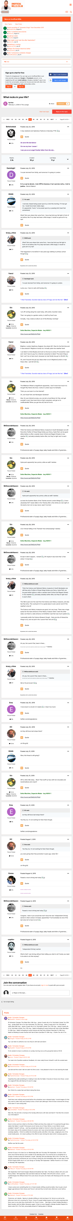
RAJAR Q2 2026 (12, 36)
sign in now (44, 985)
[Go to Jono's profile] (5, 1056)
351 (12, 249)
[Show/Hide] (67, 61)
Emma (10, 873)
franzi (11, 273)
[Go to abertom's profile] (5, 1086)
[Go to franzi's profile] (11, 280)
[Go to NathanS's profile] (5, 1120)
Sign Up (21, 86)
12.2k (12, 324)
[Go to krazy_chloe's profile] (11, 239)
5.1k (12, 890)
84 (19, 119)
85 (23, 119)
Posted (21, 1019)
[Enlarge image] (58, 131)
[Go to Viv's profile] (11, 314)
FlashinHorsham (14, 1066)
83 (16, 119)
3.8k (11, 185)
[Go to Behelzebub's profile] (11, 133)
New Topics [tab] (8, 24)
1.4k (12, 211)
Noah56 (12, 1019)
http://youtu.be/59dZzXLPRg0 (30, 334)
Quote (27, 137)
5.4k (11, 442)
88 (33, 119)
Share (52, 103)
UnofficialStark (13, 54)
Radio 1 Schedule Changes (16, 1017)
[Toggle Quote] (23, 199)
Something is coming (13, 44)
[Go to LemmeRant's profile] (5, 1108)
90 (41, 119)
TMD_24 (12, 1168)
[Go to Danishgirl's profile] (11, 175)
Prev (7, 119)
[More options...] (68, 127)
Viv (11, 308)
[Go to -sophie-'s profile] (11, 946)
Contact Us (33, 1214)
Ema (11, 703)
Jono (11, 1057)
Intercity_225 (12, 46)
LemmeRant (13, 1109)
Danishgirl (11, 168)
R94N (11, 194)
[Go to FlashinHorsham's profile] (5, 1065)
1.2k (12, 956)
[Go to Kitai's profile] (5, 104)
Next (52, 119)
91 (44, 119)
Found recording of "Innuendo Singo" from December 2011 (25, 27)
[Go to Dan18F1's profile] (5, 1095)
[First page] (4, 119)
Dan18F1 (12, 1096)
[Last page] (56, 119)
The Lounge (25, 104)
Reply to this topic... (19, 993)
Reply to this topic (62, 111)
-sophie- (11, 939)
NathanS (12, 1121)
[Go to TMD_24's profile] (5, 1167)
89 (37, 119)
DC (11, 727)
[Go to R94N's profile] (11, 201)
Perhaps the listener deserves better (18, 48)
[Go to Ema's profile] (11, 709)
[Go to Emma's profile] (11, 880)
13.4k (12, 743)
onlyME (11, 37)
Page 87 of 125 (64, 119)
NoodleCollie (12, 29)
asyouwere (12, 50)
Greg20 (12, 1038)
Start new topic (44, 111)
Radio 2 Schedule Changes (16, 1055)
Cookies (40, 1214)
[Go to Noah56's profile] (5, 1018)
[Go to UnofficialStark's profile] (5, 1183)
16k (12, 719)
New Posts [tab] (18, 24)
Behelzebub (11, 127)
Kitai (11, 102)
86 (26, 119)
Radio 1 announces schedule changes (19, 53)
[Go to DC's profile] (11, 733)
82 (12, 119)
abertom (11, 33)
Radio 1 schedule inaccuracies (16, 31)
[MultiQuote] (21, 136)
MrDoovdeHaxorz (11, 426)
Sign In (9, 86)
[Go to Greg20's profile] (5, 1037)
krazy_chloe (11, 233)
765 (12, 290)
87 (30, 119)
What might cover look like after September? (21, 40)
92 (47, 119)
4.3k (11, 143)
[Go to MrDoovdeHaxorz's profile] (11, 432)
